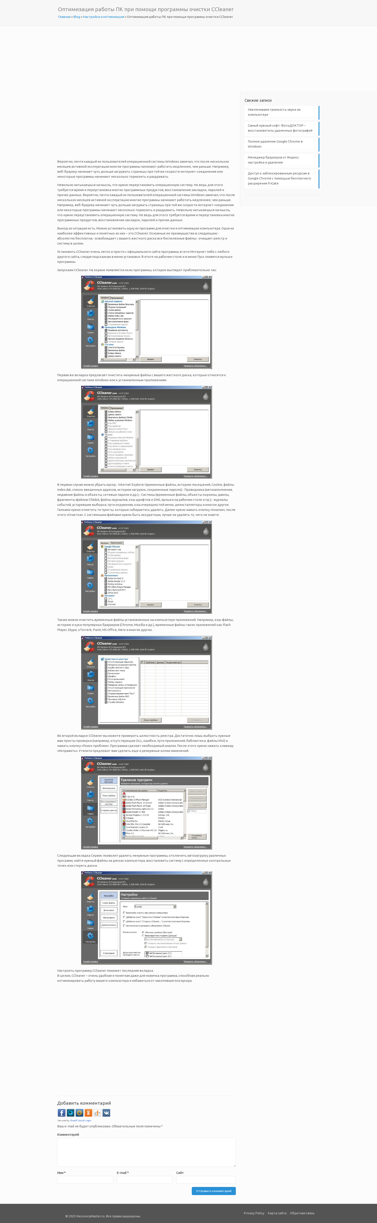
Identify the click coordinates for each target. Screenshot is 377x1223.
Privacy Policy (254, 1213)
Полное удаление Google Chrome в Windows (275, 144)
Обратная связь (302, 1213)
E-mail (123, 1173)
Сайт (180, 1173)
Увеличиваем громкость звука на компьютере (274, 112)
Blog (76, 17)
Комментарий (68, 1134)
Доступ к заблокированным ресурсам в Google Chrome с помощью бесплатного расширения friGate (279, 178)
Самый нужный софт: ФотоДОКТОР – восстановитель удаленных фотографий (280, 128)
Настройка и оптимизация (103, 17)
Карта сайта (277, 1213)
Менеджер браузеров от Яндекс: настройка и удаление (273, 159)
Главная (64, 17)
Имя (61, 1173)
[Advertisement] (188, 58)
